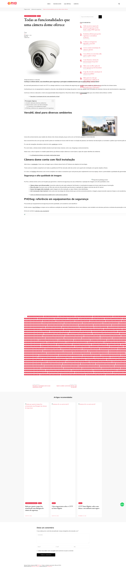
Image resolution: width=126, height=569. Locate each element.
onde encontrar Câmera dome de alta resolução (36, 372)
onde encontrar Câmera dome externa (103, 372)
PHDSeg (33, 171)
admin (25, 32)
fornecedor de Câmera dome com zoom (56, 361)
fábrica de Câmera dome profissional (49, 346)
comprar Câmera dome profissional (70, 327)
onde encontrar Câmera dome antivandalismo (52, 368)
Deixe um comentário (28, 37)
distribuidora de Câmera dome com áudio (59, 331)
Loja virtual (67, 3)
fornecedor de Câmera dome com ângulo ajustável (54, 359)
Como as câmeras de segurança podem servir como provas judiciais (49, 194)
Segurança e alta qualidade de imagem (37, 106)
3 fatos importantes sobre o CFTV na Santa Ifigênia (62, 507)
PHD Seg (39, 565)
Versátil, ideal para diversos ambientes (36, 103)
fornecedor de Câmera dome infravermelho (52, 363)
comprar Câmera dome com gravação (33, 322)
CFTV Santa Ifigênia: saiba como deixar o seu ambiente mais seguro (88, 507)
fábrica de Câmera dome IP (114, 344)
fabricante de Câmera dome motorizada (48, 355)
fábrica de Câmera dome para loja (32, 346)
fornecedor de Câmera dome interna (71, 363)
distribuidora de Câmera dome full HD (33, 335)
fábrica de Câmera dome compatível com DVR (115, 342)
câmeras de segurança (31, 503)
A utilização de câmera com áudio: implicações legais (45, 155)
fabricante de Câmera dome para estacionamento (70, 355)
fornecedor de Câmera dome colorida (33, 359)
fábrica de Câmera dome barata (65, 340)
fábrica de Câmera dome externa (48, 344)
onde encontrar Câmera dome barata (72, 368)
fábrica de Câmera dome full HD (64, 344)
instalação (34, 164)
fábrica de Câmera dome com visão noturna (77, 342)
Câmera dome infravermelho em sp (46, 318)
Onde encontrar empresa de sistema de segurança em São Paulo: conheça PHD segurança (91, 28)
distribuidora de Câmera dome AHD (72, 329)
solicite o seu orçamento (42, 211)
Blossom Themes (35, 566)
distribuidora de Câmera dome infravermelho (53, 335)
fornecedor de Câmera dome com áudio (76, 359)
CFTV (40, 503)
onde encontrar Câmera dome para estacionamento (73, 374)
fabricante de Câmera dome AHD (53, 348)
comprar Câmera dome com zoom (110, 322)
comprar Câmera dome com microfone (73, 322)
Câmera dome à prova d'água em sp (66, 316)
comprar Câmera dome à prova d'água (33, 320)
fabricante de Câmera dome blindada (108, 348)
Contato (76, 3)
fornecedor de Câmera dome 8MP (64, 357)
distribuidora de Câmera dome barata (112, 329)
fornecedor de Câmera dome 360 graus (47, 357)
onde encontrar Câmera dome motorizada (50, 374)
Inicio (48, 3)
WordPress (49, 566)
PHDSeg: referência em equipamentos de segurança (40, 108)
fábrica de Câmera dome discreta (32, 344)
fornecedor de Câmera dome (31, 357)
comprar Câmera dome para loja (53, 327)
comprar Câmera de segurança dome (113, 318)
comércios (54, 144)
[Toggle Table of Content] (52, 101)
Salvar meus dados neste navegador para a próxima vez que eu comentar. (56, 550)
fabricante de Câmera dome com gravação (52, 350)
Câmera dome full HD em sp (31, 318)
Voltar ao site (57, 3)
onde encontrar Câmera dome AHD (32, 368)
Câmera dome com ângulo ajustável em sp (102, 316)
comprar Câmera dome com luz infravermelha (53, 322)
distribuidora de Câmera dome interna (74, 335)
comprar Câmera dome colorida (113, 320)
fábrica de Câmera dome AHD (31, 340)
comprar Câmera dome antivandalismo (65, 320)
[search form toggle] (119, 3)
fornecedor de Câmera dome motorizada (105, 363)
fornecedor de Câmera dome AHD (102, 357)
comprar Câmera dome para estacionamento (35, 327)
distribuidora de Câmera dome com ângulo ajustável (37, 331)
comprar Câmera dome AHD (49, 320)
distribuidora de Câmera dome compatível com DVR (56, 333)
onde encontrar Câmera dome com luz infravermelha (58, 370)
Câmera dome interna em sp (61, 318)
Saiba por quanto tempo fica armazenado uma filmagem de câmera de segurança (34, 508)
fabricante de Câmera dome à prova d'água (34, 348)
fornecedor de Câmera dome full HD (33, 363)
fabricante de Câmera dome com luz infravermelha (75, 350)
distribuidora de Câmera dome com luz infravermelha (104, 331)
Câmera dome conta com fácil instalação (37, 104)
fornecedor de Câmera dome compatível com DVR (77, 361)
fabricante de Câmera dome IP (31, 355)
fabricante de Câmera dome (116, 346)
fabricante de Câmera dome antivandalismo (71, 348)
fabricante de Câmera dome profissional (110, 355)
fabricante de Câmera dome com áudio (33, 350)
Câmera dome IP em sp (73, 318)
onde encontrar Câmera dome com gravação (35, 370)
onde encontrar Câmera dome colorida (111, 368)
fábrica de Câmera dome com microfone (56, 342)
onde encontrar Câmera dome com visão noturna (105, 370)
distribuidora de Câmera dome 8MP (32, 329)
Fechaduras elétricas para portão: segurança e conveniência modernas (92, 35)
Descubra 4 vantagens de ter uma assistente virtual (44, 96)
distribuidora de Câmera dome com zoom (34, 333)
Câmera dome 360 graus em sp (50, 316)
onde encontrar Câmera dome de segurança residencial (61, 372)
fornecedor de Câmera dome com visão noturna (35, 361)
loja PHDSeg (36, 207)
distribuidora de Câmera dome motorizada (110, 335)
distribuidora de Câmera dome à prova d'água (52, 329)
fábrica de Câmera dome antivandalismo (48, 340)
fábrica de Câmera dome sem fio (67, 346)
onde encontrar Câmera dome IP (32, 374)
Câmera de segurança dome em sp (35, 316)
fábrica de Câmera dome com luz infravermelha (35, 342)
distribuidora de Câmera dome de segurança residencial (106, 333)
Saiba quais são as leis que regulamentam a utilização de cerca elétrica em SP (91, 79)
